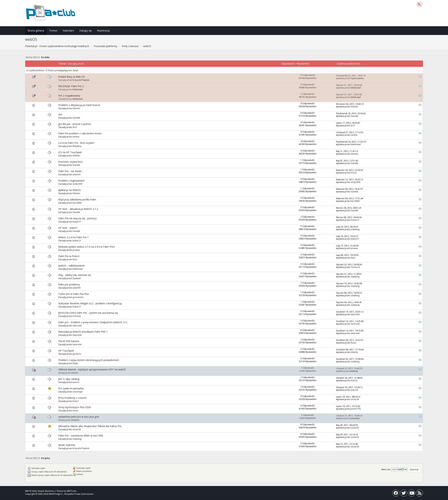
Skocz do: (386, 469)
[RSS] (419, 493)
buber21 (77, 221)
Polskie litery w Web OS (71, 76)
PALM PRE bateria (68, 341)
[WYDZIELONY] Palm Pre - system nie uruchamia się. (88, 312)
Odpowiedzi (287, 63)
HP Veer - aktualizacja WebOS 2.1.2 (78, 209)
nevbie (76, 136)
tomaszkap (354, 418)
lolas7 (76, 401)
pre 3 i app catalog (68, 379)
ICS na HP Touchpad (70, 152)
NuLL (75, 259)
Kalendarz (68, 30)
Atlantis (76, 108)
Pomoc (53, 30)
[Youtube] (411, 493)
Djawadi (77, 278)
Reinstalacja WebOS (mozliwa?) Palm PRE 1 (83, 331)
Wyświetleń (303, 63)
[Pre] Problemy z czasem (72, 397)
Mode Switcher (66, 445)
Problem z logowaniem (71, 180)
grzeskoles (78, 297)
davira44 (355, 314)
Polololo (77, 316)
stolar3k (355, 399)
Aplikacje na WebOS (69, 190)
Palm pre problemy (69, 284)
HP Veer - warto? (67, 227)
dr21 (75, 127)
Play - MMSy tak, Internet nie (74, 275)
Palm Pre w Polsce (68, 256)
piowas (76, 250)
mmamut (75, 420)
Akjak (75, 363)
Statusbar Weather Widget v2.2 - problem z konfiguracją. (90, 303)
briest (354, 172)
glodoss (77, 353)
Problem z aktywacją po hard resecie (79, 105)
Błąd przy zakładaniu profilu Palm (77, 199)
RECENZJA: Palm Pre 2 (71, 86)
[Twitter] (403, 493)
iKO (60, 114)
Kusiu (353, 342)
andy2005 (77, 183)
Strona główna (35, 30)
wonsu (76, 382)
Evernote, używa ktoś (70, 161)
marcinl (74, 372)
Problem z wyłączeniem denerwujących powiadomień (88, 360)
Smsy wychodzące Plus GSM (74, 407)
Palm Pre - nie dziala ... (71, 171)
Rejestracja (103, 30)
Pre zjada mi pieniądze (71, 388)
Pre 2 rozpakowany (69, 95)
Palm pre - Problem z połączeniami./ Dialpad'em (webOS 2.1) (92, 322)
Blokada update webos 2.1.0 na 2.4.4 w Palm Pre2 (86, 246)
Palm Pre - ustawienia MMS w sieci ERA (80, 435)
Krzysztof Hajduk (81, 80)
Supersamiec (357, 78)
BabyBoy (77, 146)
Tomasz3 (355, 267)
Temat (62, 63)
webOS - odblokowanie (71, 265)
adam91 (77, 174)
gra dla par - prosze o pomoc (74, 124)
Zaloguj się (85, 30)
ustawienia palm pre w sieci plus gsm (78, 416)
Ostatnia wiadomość (349, 63)
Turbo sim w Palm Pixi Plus (73, 294)
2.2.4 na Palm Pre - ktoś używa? (76, 142)
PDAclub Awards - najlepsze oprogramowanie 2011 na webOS (92, 369)
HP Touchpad (66, 350)
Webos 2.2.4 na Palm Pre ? (73, 237)
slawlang (355, 229)
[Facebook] (395, 493)
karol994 (77, 202)
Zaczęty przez (76, 63)
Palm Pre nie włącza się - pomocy (77, 218)
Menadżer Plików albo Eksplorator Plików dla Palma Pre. (90, 426)
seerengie (78, 391)
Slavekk (76, 117)
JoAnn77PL (356, 408)
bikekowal (78, 89)
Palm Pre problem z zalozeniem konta (80, 133)
